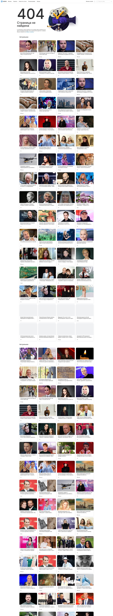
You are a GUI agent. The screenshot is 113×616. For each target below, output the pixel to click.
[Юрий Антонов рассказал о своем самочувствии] (47, 106)
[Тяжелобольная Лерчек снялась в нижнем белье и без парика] (47, 313)
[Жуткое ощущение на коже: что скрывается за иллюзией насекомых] (66, 351)
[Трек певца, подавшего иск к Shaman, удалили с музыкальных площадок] (85, 451)
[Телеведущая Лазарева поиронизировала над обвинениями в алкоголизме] (85, 256)
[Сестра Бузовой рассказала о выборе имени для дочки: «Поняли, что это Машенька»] (85, 351)
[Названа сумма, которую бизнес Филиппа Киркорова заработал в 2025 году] (47, 332)
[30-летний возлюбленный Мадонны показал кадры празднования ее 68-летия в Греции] (47, 351)
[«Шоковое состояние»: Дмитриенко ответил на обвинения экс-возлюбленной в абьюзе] (66, 219)
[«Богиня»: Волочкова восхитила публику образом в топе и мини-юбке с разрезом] (47, 219)
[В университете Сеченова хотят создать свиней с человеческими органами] (85, 49)
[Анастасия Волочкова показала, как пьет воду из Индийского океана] (47, 294)
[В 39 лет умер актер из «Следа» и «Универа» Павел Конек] (28, 526)
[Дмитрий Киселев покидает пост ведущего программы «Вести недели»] (66, 507)
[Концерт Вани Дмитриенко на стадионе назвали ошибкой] (28, 87)
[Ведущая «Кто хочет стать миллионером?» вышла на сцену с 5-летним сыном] (66, 313)
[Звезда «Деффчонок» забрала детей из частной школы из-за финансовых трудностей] (85, 275)
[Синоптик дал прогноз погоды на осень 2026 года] (47, 49)
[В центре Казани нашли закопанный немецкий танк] (47, 564)
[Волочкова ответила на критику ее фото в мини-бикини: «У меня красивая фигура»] (66, 68)
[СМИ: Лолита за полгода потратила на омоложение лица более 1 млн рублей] (66, 407)
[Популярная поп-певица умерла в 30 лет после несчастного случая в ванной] (85, 432)
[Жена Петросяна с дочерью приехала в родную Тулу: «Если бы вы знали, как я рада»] (85, 68)
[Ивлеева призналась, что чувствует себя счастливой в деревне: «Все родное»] (66, 583)
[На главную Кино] (5, 1)
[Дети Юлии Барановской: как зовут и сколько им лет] (28, 49)
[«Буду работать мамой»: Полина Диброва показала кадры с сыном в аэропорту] (47, 256)
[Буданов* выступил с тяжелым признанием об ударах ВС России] (66, 49)
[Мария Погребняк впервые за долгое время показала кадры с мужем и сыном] (47, 370)
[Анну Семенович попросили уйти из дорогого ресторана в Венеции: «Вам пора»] (66, 432)
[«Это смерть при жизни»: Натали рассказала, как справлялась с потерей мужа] (66, 200)
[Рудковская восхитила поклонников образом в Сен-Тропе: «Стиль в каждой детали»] (85, 294)
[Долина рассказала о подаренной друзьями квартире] (85, 238)
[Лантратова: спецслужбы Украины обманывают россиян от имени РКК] (28, 256)
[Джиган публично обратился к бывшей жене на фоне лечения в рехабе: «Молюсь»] (66, 181)
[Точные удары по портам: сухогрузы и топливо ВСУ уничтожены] (85, 388)
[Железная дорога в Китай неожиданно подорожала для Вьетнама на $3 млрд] (85, 313)
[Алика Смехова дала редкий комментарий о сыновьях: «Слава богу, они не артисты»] (85, 407)
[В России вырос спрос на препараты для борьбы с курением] (47, 143)
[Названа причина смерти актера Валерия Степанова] (28, 294)
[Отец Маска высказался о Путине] (28, 238)
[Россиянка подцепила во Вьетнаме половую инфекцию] (47, 451)
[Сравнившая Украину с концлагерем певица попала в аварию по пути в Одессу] (28, 432)
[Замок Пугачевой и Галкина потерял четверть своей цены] (28, 200)
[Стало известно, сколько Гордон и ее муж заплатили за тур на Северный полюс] (28, 143)
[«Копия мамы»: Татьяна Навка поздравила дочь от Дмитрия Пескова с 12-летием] (66, 488)
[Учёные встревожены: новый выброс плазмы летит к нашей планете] (66, 332)
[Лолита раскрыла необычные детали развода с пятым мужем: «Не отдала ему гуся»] (47, 124)
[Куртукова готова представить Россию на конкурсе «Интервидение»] (28, 370)
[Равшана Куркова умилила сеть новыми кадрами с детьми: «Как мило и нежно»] (28, 351)
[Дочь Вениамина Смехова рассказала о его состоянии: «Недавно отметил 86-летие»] (85, 507)
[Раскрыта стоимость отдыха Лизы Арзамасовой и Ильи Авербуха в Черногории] (66, 370)
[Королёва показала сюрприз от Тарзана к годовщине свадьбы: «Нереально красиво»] (47, 507)
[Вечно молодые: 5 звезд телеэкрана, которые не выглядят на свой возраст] (47, 68)
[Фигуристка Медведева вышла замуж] (85, 106)
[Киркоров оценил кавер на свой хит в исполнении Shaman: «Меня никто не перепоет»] (47, 181)
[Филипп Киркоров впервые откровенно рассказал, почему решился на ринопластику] (47, 200)
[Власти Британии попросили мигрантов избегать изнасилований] (85, 545)
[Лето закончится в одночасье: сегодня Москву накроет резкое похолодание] (66, 106)
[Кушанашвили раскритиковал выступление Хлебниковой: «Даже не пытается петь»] (47, 162)
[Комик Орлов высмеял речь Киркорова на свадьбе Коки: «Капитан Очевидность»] (28, 313)
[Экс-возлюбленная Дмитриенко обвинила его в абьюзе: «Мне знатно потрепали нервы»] (47, 526)
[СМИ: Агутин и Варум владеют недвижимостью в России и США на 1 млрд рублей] (85, 488)
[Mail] (2, 1)
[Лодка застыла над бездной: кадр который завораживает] (47, 238)
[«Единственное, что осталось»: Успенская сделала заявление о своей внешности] (47, 432)
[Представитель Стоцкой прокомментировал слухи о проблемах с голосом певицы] (85, 181)
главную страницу (30, 31)
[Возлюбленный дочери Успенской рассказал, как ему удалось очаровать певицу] (85, 602)
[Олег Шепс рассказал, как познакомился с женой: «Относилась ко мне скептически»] (66, 294)
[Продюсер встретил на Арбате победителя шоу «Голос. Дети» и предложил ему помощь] (85, 526)
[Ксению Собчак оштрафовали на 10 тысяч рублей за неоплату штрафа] (28, 564)
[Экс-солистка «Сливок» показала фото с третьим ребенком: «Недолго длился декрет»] (85, 370)
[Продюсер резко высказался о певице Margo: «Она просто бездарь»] (47, 407)
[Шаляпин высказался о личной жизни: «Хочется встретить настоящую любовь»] (85, 162)
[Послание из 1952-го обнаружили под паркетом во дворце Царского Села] (66, 451)
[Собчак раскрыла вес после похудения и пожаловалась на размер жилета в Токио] (28, 332)
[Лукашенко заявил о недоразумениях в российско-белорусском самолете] (28, 162)
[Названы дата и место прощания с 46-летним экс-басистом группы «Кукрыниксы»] (66, 87)
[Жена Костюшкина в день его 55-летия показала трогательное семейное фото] (66, 124)
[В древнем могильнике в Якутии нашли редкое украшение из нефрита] (28, 275)
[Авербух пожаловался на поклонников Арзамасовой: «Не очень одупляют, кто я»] (28, 583)
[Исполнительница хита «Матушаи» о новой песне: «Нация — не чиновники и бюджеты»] (47, 583)
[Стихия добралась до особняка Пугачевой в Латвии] (66, 162)
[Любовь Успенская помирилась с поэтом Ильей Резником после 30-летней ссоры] (66, 238)
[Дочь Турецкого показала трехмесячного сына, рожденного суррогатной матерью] (85, 143)
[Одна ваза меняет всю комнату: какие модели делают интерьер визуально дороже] (66, 388)
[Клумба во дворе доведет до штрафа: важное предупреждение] (66, 526)
